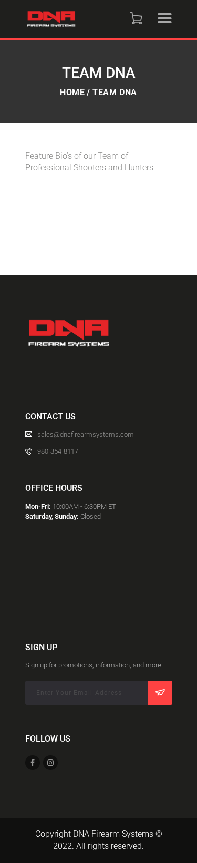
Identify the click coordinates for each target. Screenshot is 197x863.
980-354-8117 (57, 451)
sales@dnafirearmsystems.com (85, 434)
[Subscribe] (160, 693)
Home (72, 92)
